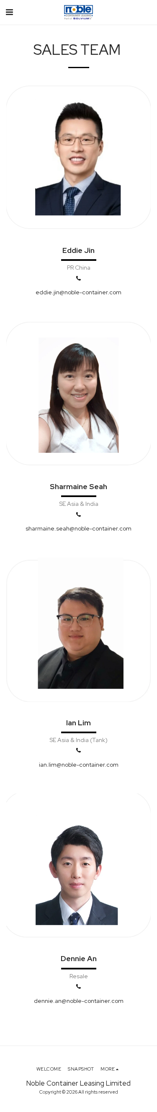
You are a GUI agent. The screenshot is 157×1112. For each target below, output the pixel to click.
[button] (9, 12)
